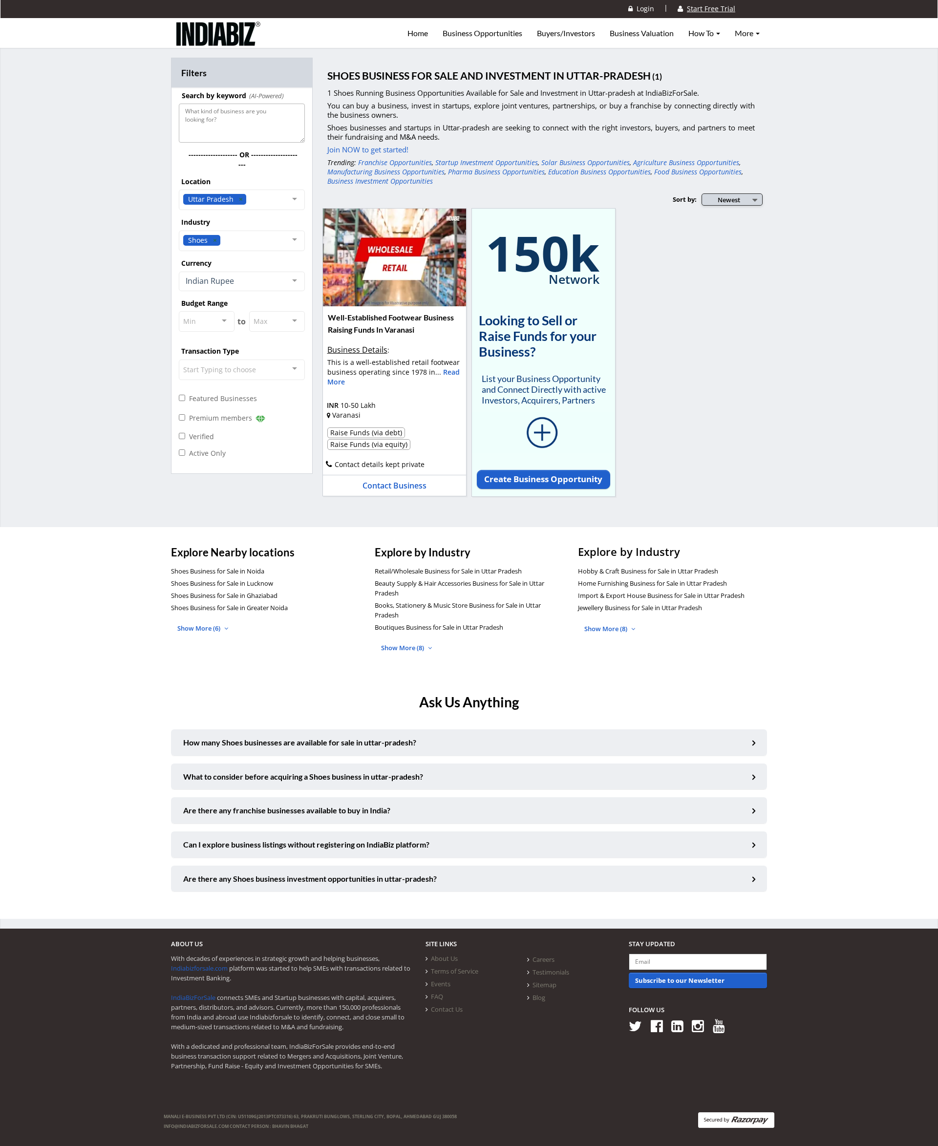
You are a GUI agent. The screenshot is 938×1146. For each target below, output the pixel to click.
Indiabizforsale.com (199, 968)
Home (417, 33)
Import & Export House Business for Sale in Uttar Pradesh (661, 595)
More (745, 33)
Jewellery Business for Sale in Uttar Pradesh (640, 607)
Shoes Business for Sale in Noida (217, 571)
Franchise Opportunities (395, 162)
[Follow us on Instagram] (701, 1026)
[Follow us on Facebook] (660, 1026)
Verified (199, 436)
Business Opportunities (482, 33)
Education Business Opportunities (599, 171)
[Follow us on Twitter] (639, 1026)
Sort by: (685, 199)
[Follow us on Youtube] (722, 1026)
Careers (543, 959)
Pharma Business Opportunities (496, 171)
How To (701, 33)
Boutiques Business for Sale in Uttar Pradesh (439, 627)
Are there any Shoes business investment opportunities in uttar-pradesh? (310, 878)
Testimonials (551, 972)
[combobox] (242, 200)
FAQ (437, 996)
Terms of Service (454, 971)
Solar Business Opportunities (585, 162)
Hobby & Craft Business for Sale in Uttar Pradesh (648, 571)
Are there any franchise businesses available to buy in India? (286, 810)
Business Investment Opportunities (380, 181)
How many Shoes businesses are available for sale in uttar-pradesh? (299, 742)
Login (643, 8)
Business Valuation (642, 33)
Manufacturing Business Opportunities (386, 171)
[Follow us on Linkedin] (680, 1026)
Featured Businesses (221, 398)
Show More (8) (403, 647)
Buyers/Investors (566, 33)
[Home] (218, 41)
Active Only (205, 453)
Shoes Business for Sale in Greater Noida (229, 607)
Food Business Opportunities (698, 171)
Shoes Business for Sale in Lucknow (222, 583)
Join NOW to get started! (367, 149)
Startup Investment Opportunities (486, 162)
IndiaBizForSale (193, 997)
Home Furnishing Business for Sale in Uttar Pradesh (652, 583)
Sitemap (544, 984)
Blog (539, 997)
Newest (729, 199)
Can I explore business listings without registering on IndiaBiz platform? (306, 844)
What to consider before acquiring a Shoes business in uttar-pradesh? (303, 776)
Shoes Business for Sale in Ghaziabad (224, 595)
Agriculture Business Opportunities (686, 162)
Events (440, 983)
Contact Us (447, 1009)
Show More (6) (199, 628)
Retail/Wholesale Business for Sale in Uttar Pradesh (448, 571)
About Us (444, 958)
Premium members (219, 418)
